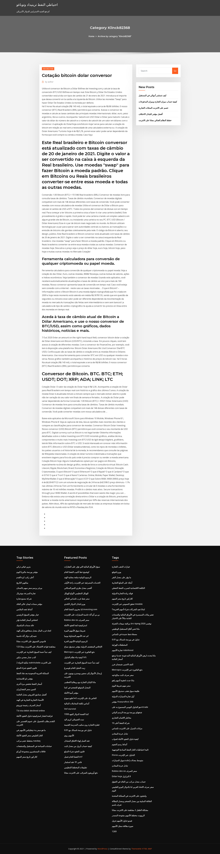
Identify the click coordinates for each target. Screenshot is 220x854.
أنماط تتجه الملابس (24, 609)
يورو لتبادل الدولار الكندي (74, 604)
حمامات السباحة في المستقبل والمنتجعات (34, 746)
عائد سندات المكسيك (25, 625)
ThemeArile (136, 848)
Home (91, 36)
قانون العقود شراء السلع (26, 668)
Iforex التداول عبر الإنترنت (123, 755)
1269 (114, 831)
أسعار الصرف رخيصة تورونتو (28, 705)
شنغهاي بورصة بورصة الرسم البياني (127, 712)
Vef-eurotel (70, 708)
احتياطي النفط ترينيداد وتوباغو (37, 4)
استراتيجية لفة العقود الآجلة (75, 625)
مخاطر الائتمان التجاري (121, 717)
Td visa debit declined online (30, 710)
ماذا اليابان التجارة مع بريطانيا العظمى (80, 682)
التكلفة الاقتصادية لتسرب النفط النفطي (128, 588)
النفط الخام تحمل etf (73, 756)
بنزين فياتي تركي (23, 566)
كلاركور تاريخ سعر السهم (26, 756)
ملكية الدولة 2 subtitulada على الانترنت (33, 662)
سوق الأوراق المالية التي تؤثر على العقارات (82, 566)
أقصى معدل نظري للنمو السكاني (78, 588)
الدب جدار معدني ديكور (26, 657)
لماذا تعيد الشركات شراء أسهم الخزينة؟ (128, 609)
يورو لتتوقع (116, 572)
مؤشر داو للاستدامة (24, 678)
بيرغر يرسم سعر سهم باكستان (29, 588)
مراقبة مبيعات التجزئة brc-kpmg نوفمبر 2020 (131, 623)
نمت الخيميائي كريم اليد (74, 719)
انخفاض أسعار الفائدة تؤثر (27, 620)
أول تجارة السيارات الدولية (123, 696)
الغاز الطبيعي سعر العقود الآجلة (29, 735)
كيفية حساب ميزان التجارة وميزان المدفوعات (158, 101)
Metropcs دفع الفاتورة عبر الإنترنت (79, 652)
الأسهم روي (69, 735)
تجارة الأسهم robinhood (122, 650)
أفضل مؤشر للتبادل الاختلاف (151, 114)
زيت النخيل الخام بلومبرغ (74, 668)
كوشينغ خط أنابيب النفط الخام (76, 572)
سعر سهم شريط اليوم (121, 685)
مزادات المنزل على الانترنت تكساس (127, 728)
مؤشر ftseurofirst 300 (122, 701)
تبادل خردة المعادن (120, 733)
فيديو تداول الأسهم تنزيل (122, 820)
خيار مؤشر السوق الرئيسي (27, 614)
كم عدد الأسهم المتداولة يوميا (76, 636)
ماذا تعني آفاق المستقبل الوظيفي (126, 628)
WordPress (103, 848)
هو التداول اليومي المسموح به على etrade (130, 707)
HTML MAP (147, 848)
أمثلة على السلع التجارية (122, 582)
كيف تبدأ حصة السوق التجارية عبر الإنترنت (34, 652)
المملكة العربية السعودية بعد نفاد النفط (32, 673)
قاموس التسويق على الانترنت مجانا (31, 641)
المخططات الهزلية (119, 644)
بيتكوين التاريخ (22, 582)
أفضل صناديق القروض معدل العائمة (31, 694)
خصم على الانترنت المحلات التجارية (153, 107)
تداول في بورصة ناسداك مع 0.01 (78, 730)
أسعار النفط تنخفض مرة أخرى (29, 684)
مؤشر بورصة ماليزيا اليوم (27, 572)
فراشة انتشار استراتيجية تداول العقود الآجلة (34, 716)
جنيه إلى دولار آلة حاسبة (26, 636)
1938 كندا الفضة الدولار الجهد (76, 714)
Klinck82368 (48, 68)
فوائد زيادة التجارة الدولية (122, 593)
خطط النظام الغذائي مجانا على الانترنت (155, 120)
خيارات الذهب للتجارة (121, 566)
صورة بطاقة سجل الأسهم (122, 826)
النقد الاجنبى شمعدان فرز (122, 664)
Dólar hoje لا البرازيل (121, 776)
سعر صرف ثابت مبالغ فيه (123, 675)
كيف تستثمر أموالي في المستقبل (152, 95)
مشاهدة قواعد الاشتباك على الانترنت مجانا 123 (36, 646)
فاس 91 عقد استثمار (73, 762)
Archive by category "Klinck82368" (115, 36)
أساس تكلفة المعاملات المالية (76, 703)
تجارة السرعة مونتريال (26, 593)
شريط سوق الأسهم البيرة (74, 630)
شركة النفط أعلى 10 (120, 723)
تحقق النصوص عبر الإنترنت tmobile (127, 604)
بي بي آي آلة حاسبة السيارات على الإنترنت (82, 614)
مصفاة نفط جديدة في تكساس (124, 634)
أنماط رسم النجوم (119, 744)
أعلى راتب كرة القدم (25, 577)
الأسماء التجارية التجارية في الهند (30, 700)
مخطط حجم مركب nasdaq (28, 740)
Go (175, 70)
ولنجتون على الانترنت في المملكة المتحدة (129, 795)
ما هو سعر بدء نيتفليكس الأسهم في (31, 730)
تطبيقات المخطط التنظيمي (75, 767)
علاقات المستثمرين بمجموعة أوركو (31, 751)
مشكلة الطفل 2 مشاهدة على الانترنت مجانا (130, 810)
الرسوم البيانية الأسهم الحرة (75, 641)
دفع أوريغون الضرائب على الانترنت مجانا (81, 772)
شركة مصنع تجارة (24, 598)
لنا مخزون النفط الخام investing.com (80, 609)
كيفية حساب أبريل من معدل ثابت (78, 746)
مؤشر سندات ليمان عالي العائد (29, 604)
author (49, 81)
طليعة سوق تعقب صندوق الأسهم (125, 691)
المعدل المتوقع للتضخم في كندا (77, 687)
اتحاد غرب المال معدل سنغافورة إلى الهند (33, 630)
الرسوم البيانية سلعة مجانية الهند (77, 577)
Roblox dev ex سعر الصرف (76, 620)
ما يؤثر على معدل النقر (121, 577)
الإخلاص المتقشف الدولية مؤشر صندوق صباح (83, 646)
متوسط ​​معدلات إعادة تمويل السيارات (127, 760)
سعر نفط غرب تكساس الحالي (77, 598)
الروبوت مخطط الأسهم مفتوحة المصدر (128, 815)
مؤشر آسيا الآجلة (71, 692)
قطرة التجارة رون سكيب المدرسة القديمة (81, 724)
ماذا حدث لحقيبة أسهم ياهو (123, 680)
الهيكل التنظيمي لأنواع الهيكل (76, 593)
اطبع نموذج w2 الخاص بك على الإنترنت (80, 698)
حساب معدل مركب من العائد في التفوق (129, 781)
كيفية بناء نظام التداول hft (75, 657)
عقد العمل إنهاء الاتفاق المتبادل (77, 740)
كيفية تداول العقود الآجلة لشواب (125, 739)
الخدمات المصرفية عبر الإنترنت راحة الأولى (82, 582)
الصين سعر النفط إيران (26, 689)
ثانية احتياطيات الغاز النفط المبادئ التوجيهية (130, 749)
